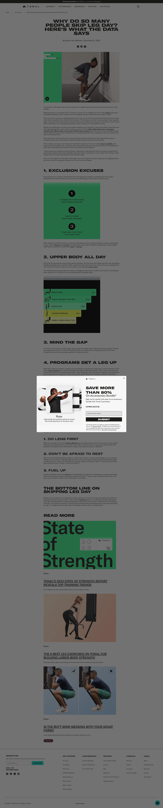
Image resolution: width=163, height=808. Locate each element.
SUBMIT (104, 419)
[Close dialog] (124, 378)
